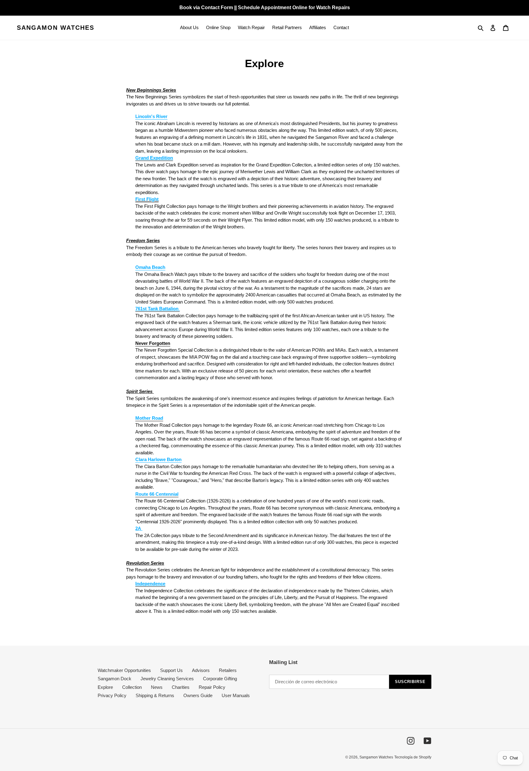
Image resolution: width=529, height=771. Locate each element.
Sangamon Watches (55, 27)
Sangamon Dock (114, 678)
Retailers (228, 670)
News (157, 687)
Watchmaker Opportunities (124, 670)
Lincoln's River (151, 116)
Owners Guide (197, 695)
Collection (132, 687)
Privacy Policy (112, 695)
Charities (180, 687)
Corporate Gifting (220, 678)
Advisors (201, 670)
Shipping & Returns (155, 695)
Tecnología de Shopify (412, 757)
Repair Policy (212, 687)
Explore (105, 687)
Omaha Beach (150, 267)
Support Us (171, 670)
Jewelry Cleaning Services (167, 678)
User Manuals (236, 695)
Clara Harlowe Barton (158, 459)
